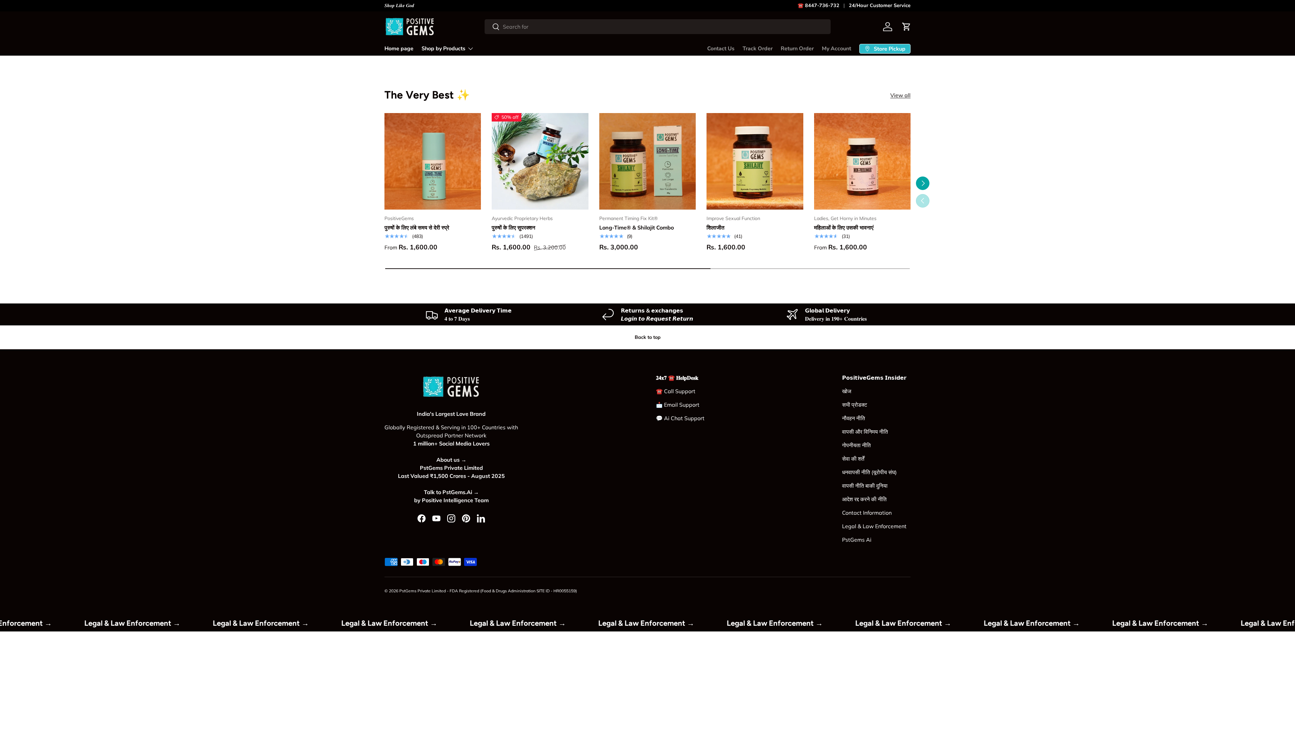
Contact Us (721, 48)
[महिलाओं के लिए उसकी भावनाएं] (862, 161)
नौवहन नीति (853, 418)
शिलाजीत (715, 227)
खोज (846, 391)
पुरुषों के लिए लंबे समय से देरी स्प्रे (416, 227)
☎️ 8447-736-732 (818, 5)
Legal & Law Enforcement (874, 526)
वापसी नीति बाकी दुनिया (865, 485)
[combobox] (657, 26)
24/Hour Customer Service (880, 5)
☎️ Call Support (675, 391)
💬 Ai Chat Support (680, 418)
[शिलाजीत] (755, 161)
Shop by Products (443, 48)
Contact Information (867, 512)
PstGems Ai (856, 539)
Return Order (797, 48)
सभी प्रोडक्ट (854, 404)
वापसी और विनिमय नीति (865, 431)
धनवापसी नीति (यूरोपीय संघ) (869, 472)
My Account (836, 48)
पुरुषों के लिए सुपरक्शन (513, 227)
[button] (906, 26)
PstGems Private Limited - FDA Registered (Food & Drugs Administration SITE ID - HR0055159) (488, 590)
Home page (398, 48)
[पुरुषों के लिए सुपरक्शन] (540, 161)
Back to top (648, 337)
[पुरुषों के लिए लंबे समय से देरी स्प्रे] (432, 161)
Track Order (758, 48)
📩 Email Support (677, 404)
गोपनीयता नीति (856, 445)
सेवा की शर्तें (853, 458)
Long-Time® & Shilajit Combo (636, 227)
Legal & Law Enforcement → (162, 623)
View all (900, 95)
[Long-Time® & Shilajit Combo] (647, 161)
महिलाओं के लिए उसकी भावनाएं (843, 227)
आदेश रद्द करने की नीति (864, 499)
